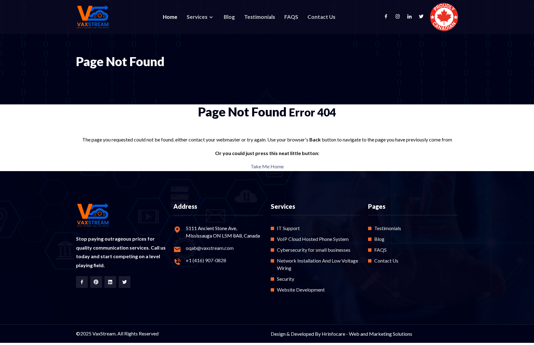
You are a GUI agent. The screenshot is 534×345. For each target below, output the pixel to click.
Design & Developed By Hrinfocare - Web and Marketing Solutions (341, 334)
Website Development (301, 289)
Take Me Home (267, 166)
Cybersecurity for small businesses (313, 250)
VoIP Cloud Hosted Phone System (313, 239)
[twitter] (424, 17)
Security (285, 279)
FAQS (291, 17)
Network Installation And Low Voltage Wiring (317, 264)
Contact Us (321, 17)
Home (170, 17)
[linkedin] (412, 17)
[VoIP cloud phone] (93, 17)
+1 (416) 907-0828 (206, 260)
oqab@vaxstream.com (210, 248)
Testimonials (259, 17)
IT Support (288, 228)
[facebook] (389, 17)
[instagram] (401, 17)
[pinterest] (96, 282)
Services (197, 17)
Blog (229, 17)
